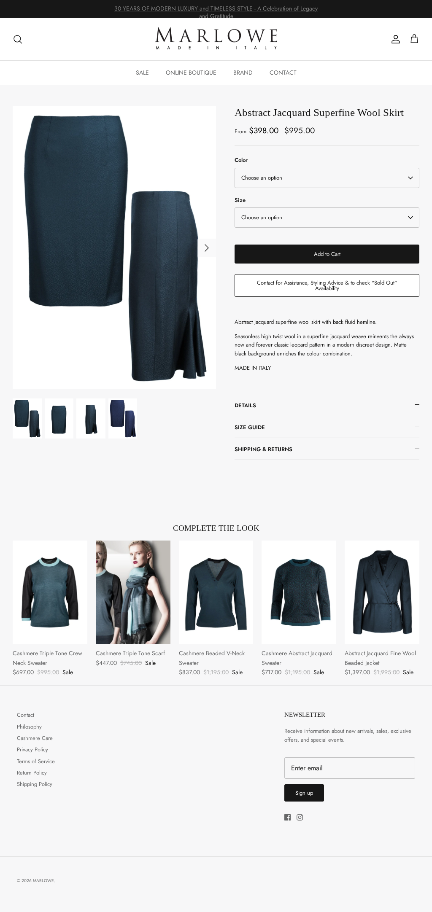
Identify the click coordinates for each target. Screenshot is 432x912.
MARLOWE (43, 880)
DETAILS (245, 405)
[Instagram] (300, 817)
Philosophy (29, 727)
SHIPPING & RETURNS (263, 449)
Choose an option (261, 178)
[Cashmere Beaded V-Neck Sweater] (216, 592)
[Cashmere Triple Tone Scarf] (133, 592)
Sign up (304, 793)
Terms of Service (36, 761)
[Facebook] (287, 817)
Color (241, 160)
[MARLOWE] (216, 39)
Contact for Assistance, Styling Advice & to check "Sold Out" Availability (327, 285)
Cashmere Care (35, 738)
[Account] (394, 39)
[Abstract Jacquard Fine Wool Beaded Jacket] (382, 592)
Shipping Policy (34, 784)
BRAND (243, 72)
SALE (142, 72)
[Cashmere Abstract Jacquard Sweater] (299, 592)
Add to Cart (327, 254)
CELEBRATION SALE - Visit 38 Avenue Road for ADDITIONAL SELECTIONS (216, 10)
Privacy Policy (32, 749)
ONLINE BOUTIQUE (191, 72)
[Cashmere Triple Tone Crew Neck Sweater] (50, 592)
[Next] (206, 248)
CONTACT (283, 72)
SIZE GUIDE (250, 427)
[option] (114, 247)
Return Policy (32, 773)
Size (240, 200)
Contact (25, 715)
